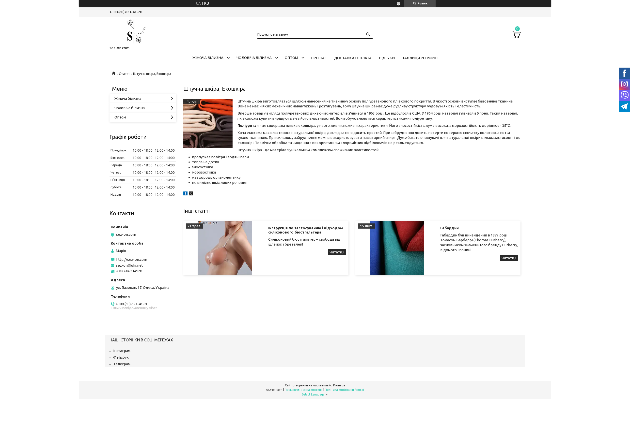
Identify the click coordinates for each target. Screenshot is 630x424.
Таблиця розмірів (420, 58)
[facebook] (185, 194)
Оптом (291, 58)
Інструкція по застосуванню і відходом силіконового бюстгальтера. (305, 230)
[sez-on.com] (134, 30)
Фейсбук (121, 357)
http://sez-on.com (131, 259)
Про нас (319, 58)
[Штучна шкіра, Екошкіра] (208, 123)
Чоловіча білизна (254, 58)
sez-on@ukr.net (129, 265)
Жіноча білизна (207, 58)
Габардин (449, 228)
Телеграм (121, 364)
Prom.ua (339, 385)
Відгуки (387, 58)
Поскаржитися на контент (304, 389)
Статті (124, 74)
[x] (191, 194)
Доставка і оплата (353, 58)
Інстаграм (121, 351)
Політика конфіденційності (344, 389)
